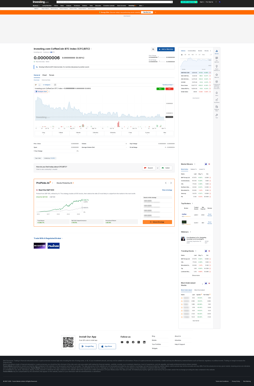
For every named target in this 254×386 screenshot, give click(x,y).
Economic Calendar (109, 5)
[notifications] (216, 2)
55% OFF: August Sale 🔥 (189, 2)
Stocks (206, 51)
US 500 (183, 82)
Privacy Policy (236, 381)
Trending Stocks (187, 251)
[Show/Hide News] (55, 85)
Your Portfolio (156, 344)
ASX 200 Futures (186, 76)
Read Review (210, 214)
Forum (51, 75)
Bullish (168, 168)
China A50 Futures (186, 88)
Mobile (154, 340)
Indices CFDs (73, 8)
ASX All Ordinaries (186, 79)
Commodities (192, 51)
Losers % (202, 169)
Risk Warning (247, 381)
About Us (178, 336)
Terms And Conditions (222, 381)
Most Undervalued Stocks (188, 284)
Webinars (185, 232)
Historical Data (46, 80)
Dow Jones (184, 85)
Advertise (178, 340)
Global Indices (82, 8)
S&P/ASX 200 (185, 72)
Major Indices (45, 8)
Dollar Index (184, 91)
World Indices (54, 8)
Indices (36, 8)
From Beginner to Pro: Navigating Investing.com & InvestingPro (196, 238)
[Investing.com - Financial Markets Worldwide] (41, 2)
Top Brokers (186, 203)
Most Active (184, 169)
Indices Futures (64, 8)
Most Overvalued (199, 290)
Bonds (200, 51)
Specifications (91, 8)
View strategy (167, 190)
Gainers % (194, 169)
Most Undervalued (186, 290)
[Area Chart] (39, 85)
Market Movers (187, 164)
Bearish (150, 168)
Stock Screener (121, 5)
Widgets (154, 348)
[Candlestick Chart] (36, 85)
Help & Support (180, 344)
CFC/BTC (52, 158)
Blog (153, 336)
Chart (44, 75)
